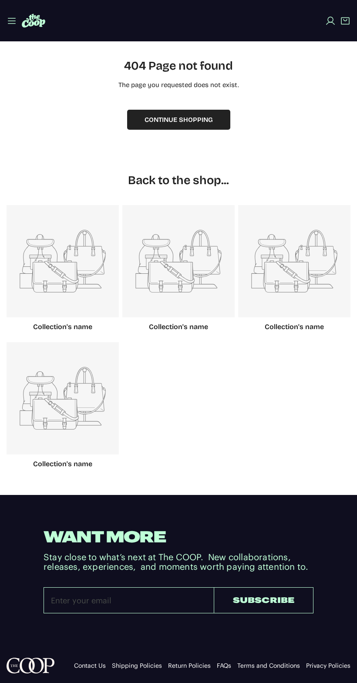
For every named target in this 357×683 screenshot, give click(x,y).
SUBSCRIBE (264, 600)
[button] (345, 21)
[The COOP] (33, 20)
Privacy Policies (328, 666)
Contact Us (90, 666)
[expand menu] (12, 20)
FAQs (224, 666)
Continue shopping (179, 120)
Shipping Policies (137, 666)
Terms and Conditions (268, 666)
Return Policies (189, 666)
